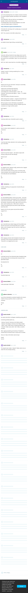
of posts (14, 1)
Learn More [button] (9, 591)
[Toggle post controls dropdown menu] (26, 35)
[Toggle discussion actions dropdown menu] (26, 1)
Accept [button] (21, 586)
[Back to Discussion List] (1, 1)
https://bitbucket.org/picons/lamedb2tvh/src (11, 26)
